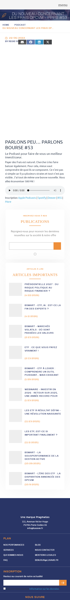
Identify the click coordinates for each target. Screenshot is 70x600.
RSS (60, 197)
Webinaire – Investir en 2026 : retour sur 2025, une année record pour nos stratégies (41, 392)
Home (6, 25)
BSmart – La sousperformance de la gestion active (42, 455)
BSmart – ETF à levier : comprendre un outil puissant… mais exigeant (42, 371)
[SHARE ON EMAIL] (22, 42)
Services (8, 550)
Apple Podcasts (27, 197)
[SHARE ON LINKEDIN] (39, 42)
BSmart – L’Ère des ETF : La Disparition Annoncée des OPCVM (43, 477)
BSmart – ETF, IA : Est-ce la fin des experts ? (43, 307)
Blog (38, 545)
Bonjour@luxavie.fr (46, 560)
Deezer (52, 197)
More (8, 201)
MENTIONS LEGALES (45, 555)
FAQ (5, 560)
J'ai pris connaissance (32, 588)
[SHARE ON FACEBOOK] (31, 42)
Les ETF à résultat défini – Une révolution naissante (43, 412)
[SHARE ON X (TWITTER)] (47, 42)
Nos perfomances (13, 545)
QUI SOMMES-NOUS (13, 555)
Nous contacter (44, 550)
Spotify (42, 197)
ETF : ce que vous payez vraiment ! (41, 349)
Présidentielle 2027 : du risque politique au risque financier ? (42, 287)
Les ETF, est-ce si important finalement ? (41, 433)
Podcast (20, 25)
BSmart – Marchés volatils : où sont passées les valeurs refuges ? (39, 329)
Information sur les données (44, 588)
